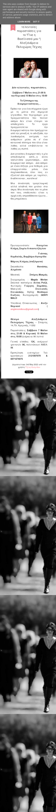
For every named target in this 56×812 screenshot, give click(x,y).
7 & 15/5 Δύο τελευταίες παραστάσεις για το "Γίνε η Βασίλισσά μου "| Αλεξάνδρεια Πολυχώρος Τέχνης (29, 35)
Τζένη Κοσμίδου (32, 367)
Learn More (24, 21)
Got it (36, 21)
